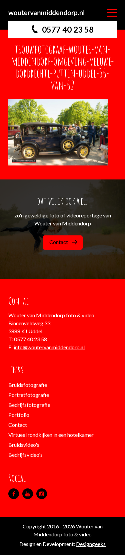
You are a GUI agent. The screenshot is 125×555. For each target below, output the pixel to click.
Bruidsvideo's (23, 444)
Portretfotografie (28, 395)
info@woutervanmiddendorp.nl (49, 347)
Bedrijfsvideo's (25, 454)
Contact (58, 242)
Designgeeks (91, 544)
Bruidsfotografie (27, 385)
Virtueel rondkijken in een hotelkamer (51, 434)
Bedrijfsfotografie (29, 405)
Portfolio (18, 415)
